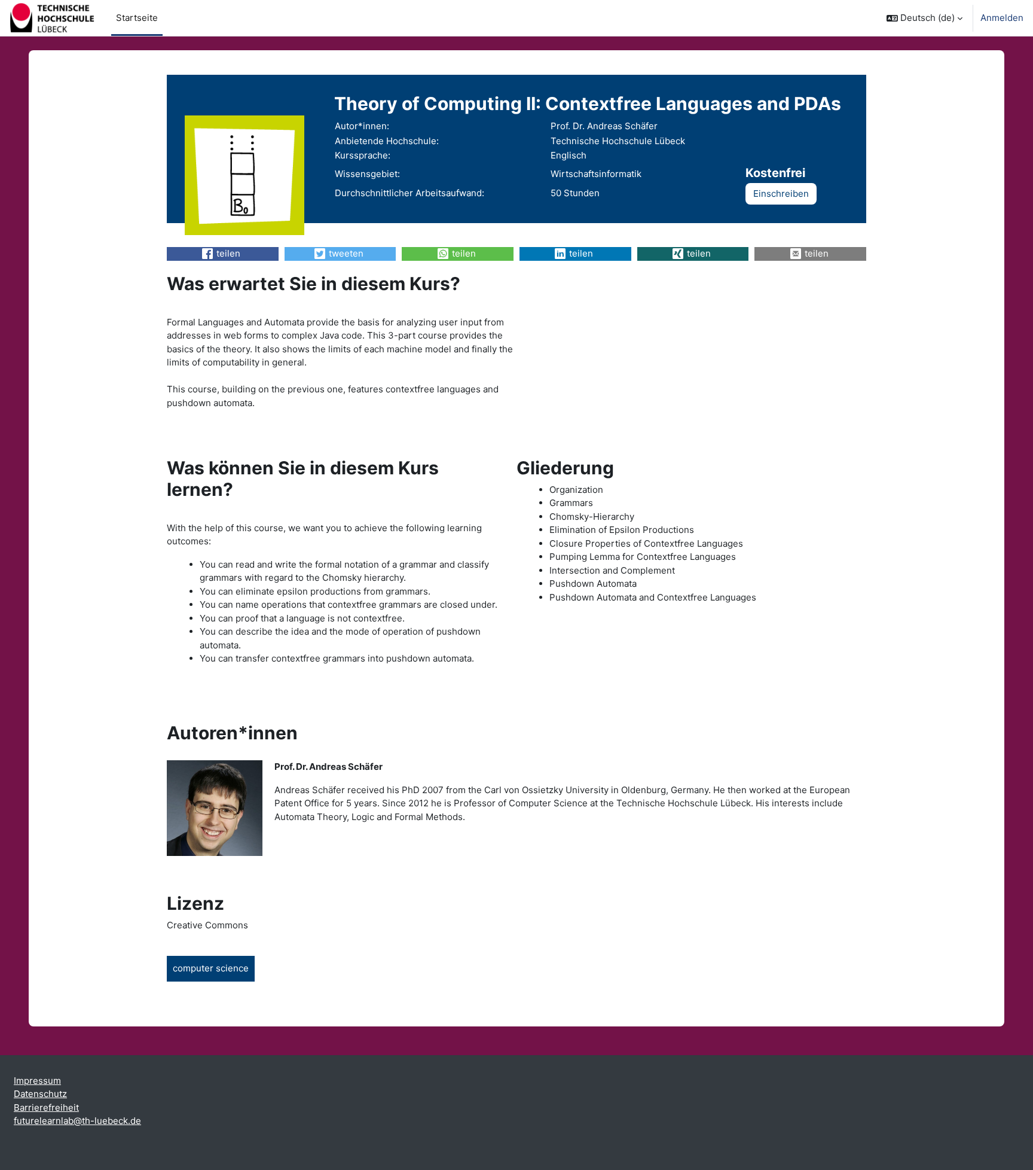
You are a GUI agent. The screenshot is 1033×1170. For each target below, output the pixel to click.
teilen (228, 253)
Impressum (37, 1080)
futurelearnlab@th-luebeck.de (77, 1120)
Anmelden (1001, 17)
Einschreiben (781, 193)
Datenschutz (40, 1093)
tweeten (346, 253)
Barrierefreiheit (46, 1107)
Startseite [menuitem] (137, 17)
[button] (924, 18)
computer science (211, 968)
